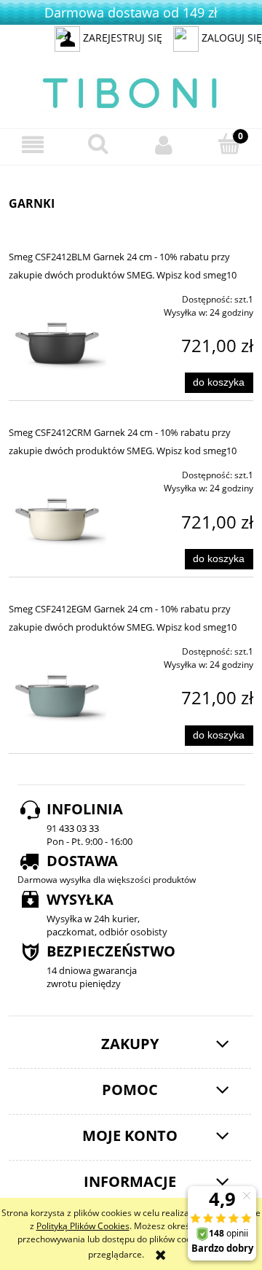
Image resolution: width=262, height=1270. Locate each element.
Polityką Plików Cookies (83, 1226)
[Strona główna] (131, 91)
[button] (33, 144)
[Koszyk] (229, 144)
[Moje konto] (163, 144)
